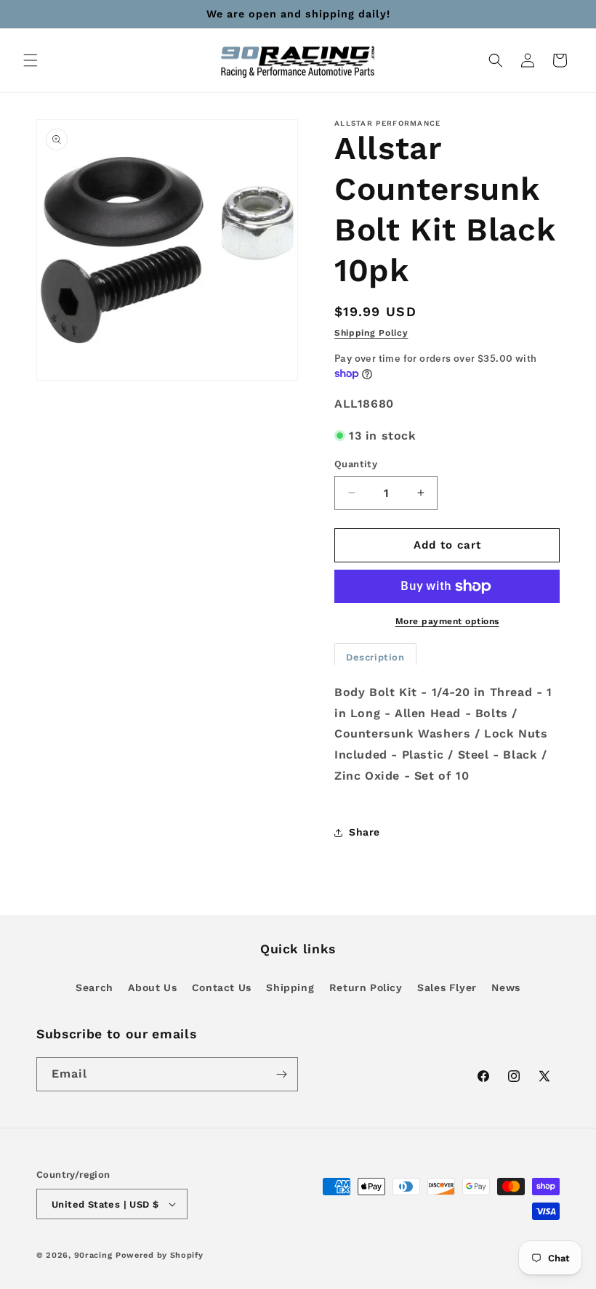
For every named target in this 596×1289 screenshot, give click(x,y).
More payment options (447, 621)
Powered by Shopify (160, 1255)
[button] (31, 60)
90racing (93, 1255)
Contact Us (221, 987)
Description (375, 657)
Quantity (355, 463)
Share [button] (364, 832)
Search (94, 987)
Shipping (290, 987)
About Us (152, 987)
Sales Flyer (447, 987)
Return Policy (366, 987)
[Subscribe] (281, 1074)
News (505, 987)
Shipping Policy (371, 333)
